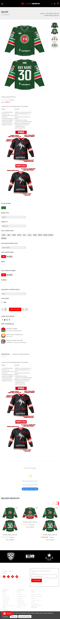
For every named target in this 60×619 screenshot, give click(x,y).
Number (4, 280)
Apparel (20, 594)
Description (5, 354)
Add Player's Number (8, 270)
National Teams (22, 604)
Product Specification (21, 354)
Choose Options (7, 516)
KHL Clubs (20, 600)
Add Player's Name (7, 252)
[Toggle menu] (2, 4)
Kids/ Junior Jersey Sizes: (9, 243)
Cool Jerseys (21, 602)
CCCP (19, 607)
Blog (4, 607)
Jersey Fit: (4, 221)
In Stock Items (22, 596)
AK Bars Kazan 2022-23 (10, 534)
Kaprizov (20, 598)
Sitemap (5, 609)
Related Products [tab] (10, 498)
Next (57, 503)
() (58, 3)
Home (42, 13)
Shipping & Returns (8, 606)
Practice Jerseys (22, 606)
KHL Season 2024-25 (52, 13)
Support (5, 600)
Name (3, 261)
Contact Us (6, 596)
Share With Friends (7, 316)
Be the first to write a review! (30, 489)
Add (5, 302)
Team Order (6, 598)
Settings (5, 616)
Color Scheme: (6, 203)
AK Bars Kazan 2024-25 (51, 15)
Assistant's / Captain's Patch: (10, 289)
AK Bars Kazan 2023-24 (50, 534)
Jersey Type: (5, 213)
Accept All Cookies (24, 616)
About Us (5, 604)
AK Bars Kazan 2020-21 (30, 522)
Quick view (12, 516)
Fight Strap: (5, 298)
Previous (54, 503)
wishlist (7, 522)
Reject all (13, 616)
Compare (26, 309)
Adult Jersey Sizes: (7, 230)
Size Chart (6, 602)
